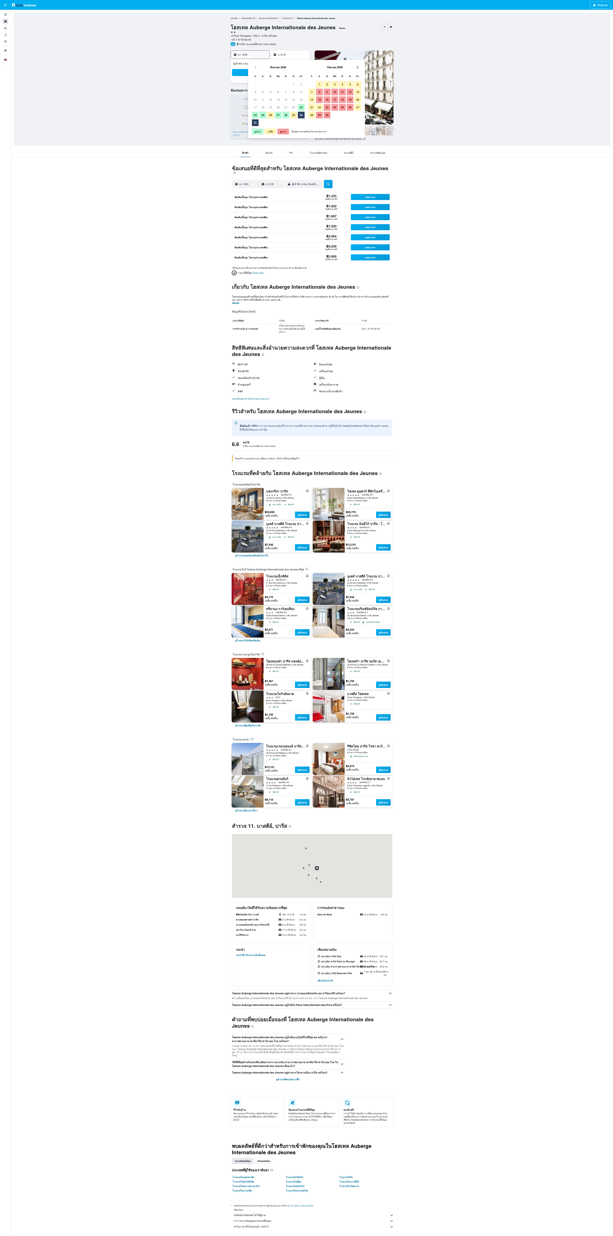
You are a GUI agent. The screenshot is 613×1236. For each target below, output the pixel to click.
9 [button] (301, 92)
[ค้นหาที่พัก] (5, 21)
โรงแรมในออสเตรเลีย (243, 1177)
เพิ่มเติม (235, 303)
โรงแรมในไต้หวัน (294, 1177)
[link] (252, 555)
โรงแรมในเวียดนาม (349, 1186)
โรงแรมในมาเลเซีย (242, 1190)
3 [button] (255, 92)
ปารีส (284, 18)
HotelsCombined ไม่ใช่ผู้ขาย (250, 1215)
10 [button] (255, 99)
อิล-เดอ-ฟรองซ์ (265, 18)
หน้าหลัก (234, 18)
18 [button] (262, 107)
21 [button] (285, 107)
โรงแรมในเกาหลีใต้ (349, 1181)
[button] (5, 4)
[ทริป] (5, 50)
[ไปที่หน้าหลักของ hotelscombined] (23, 4)
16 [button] (301, 99)
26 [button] (270, 115)
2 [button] (301, 84)
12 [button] (270, 99)
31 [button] (255, 122)
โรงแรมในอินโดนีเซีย (243, 1181)
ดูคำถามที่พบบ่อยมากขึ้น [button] (288, 1079)
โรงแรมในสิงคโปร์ (295, 1186)
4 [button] (263, 92)
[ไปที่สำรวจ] (5, 41)
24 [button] (255, 115)
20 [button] (278, 107)
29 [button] (293, 115)
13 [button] (278, 99)
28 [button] (285, 115)
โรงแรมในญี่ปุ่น (293, 1181)
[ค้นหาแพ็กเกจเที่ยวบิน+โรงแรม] (5, 35)
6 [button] (278, 92)
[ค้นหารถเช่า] (5, 28)
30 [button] (301, 115)
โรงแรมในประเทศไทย (297, 1190)
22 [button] (293, 107)
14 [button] (285, 99)
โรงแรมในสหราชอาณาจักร (246, 1186)
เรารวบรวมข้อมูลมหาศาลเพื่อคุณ (252, 1221)
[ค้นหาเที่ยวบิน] (5, 15)
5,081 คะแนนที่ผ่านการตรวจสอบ (257, 44)
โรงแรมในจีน (346, 1177)
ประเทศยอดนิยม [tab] (243, 1161)
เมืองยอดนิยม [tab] (263, 1161)
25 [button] (262, 115)
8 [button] (293, 92)
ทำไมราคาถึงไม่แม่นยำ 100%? (251, 1226)
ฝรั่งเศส (245, 18)
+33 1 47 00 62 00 (241, 39)
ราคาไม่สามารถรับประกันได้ (301, 1205)
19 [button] (270, 107)
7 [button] (286, 92)
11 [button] (262, 99)
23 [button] (301, 107)
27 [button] (278, 115)
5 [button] (270, 92)
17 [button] (255, 107)
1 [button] (293, 84)
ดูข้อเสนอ (302, 514)
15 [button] (293, 99)
